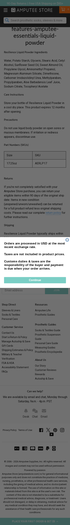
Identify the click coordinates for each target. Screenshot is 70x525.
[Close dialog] (67, 239)
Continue (35, 280)
